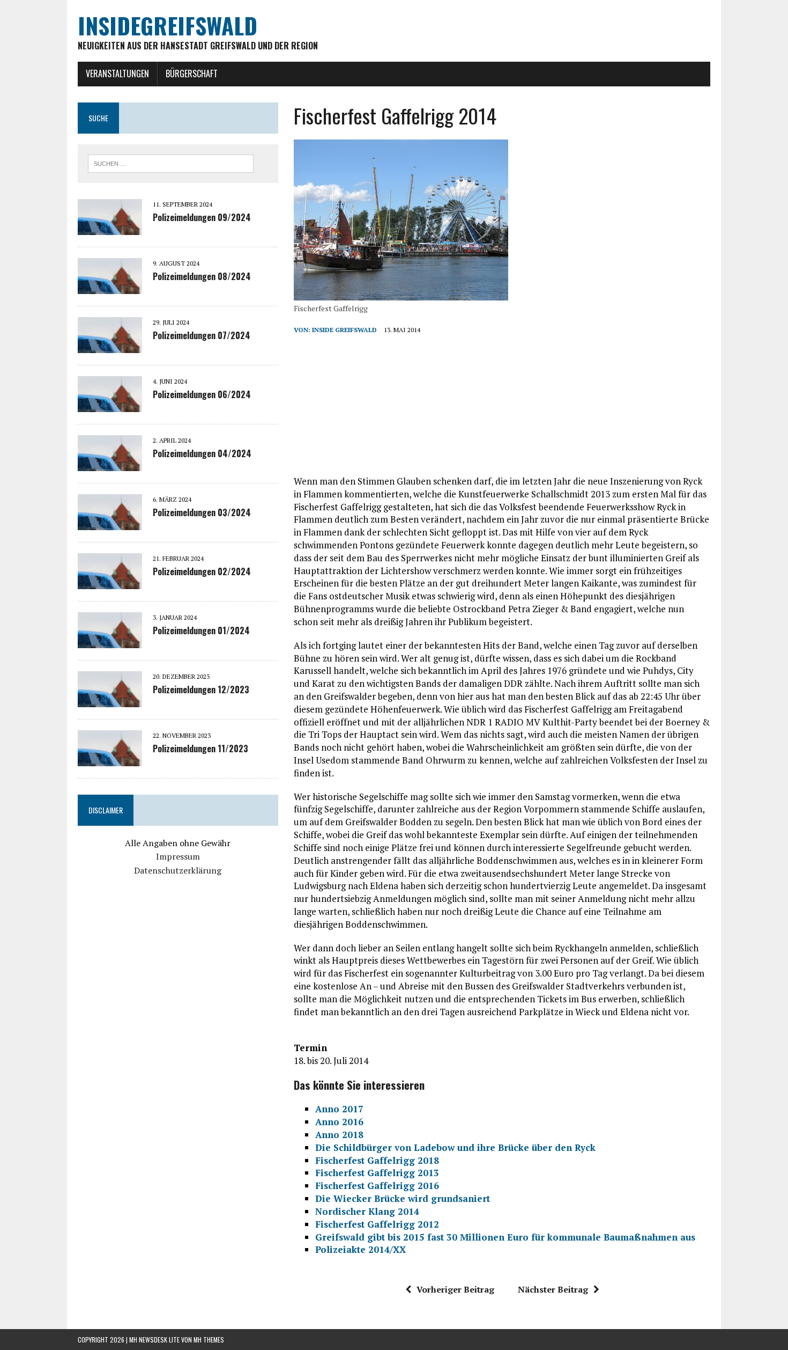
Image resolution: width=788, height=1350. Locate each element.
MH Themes (209, 1339)
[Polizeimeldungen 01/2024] (110, 641)
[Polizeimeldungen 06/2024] (110, 404)
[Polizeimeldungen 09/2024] (110, 227)
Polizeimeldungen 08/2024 (202, 276)
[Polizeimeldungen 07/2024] (110, 345)
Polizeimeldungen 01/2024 (201, 630)
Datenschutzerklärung (177, 870)
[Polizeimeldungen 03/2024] (110, 523)
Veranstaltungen (117, 73)
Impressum (178, 856)
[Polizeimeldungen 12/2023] (110, 700)
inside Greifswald (344, 330)
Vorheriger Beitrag (455, 1289)
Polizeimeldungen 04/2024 (202, 453)
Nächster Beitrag (553, 1289)
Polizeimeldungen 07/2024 (201, 335)
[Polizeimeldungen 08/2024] (110, 286)
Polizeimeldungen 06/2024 (202, 394)
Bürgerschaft (192, 73)
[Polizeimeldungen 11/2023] (110, 759)
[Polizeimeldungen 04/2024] (110, 463)
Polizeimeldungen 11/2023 (200, 748)
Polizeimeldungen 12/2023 (201, 689)
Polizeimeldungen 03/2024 (202, 512)
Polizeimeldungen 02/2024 (202, 571)
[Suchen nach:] (171, 162)
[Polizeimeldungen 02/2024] (110, 582)
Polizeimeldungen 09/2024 (202, 217)
